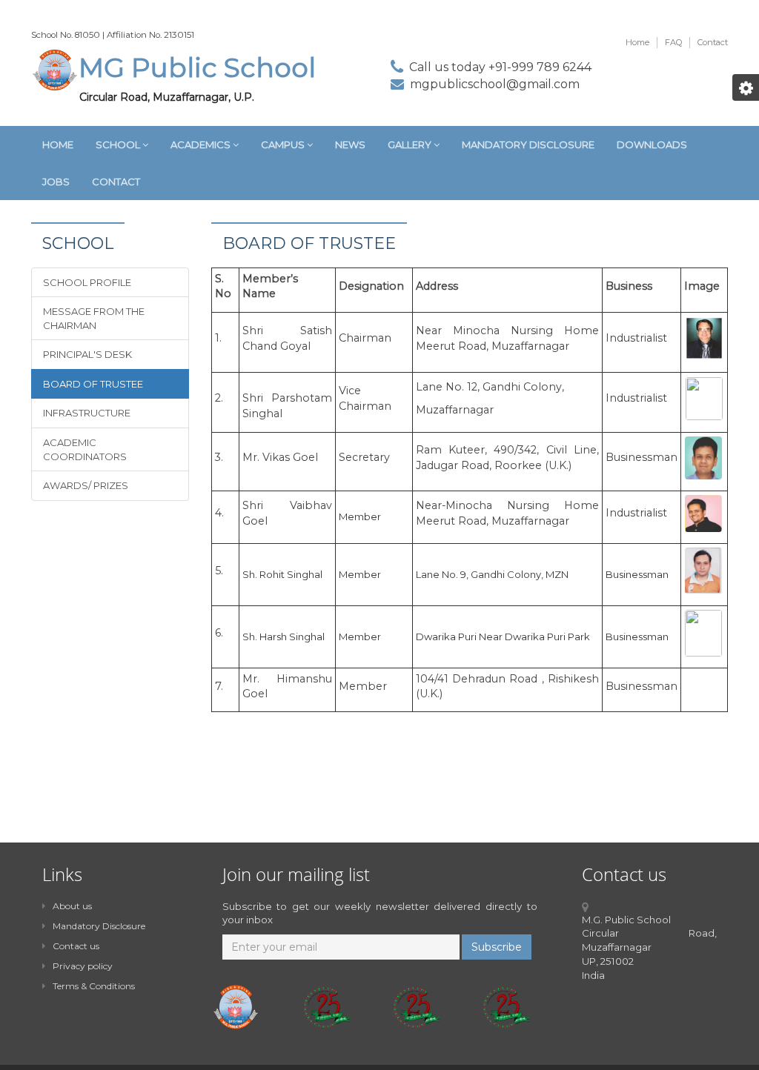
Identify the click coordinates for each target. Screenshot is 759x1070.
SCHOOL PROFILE (87, 282)
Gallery (411, 144)
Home (637, 42)
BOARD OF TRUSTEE (93, 384)
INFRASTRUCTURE (86, 413)
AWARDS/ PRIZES (85, 485)
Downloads (652, 144)
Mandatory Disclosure (528, 144)
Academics (201, 144)
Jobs (56, 181)
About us (72, 905)
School (119, 144)
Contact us (76, 945)
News (350, 144)
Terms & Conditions (94, 985)
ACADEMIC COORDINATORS (85, 449)
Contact (712, 42)
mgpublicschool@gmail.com (495, 84)
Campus (284, 144)
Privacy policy (83, 965)
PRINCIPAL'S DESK (87, 354)
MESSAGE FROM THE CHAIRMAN (94, 318)
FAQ (673, 42)
